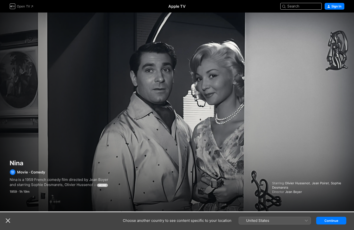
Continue (331, 221)
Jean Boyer (293, 192)
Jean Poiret (320, 183)
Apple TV (177, 6)
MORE (102, 185)
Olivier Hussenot (297, 183)
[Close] (8, 220)
